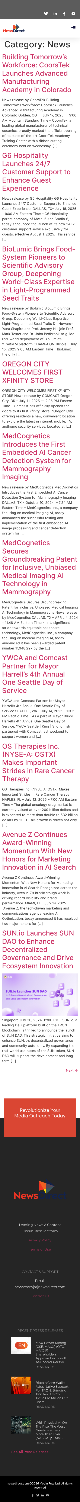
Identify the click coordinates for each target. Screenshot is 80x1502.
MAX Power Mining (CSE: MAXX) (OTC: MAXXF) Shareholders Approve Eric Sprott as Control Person (51, 1352)
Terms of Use (40, 1249)
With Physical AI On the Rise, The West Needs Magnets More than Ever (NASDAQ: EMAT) (51, 1430)
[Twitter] (37, 1495)
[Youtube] (47, 1495)
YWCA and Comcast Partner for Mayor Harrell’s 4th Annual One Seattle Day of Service (35, 674)
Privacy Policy (40, 1240)
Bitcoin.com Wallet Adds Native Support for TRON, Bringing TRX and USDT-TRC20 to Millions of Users (52, 1392)
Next (72, 1070)
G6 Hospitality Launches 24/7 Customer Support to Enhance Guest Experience (36, 171)
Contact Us (40, 1296)
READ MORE (45, 1367)
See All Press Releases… (31, 1452)
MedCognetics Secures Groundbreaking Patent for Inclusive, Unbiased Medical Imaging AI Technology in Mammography (39, 567)
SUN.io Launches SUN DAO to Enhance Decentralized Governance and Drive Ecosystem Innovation (38, 949)
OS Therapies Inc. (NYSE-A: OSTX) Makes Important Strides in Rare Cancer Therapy (38, 762)
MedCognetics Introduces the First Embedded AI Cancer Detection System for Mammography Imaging (36, 456)
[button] (73, 28)
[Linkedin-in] (42, 1495)
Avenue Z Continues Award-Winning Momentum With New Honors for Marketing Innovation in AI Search (39, 851)
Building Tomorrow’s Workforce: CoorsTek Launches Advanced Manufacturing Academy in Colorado (36, 73)
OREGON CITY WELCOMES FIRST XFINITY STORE (32, 372)
